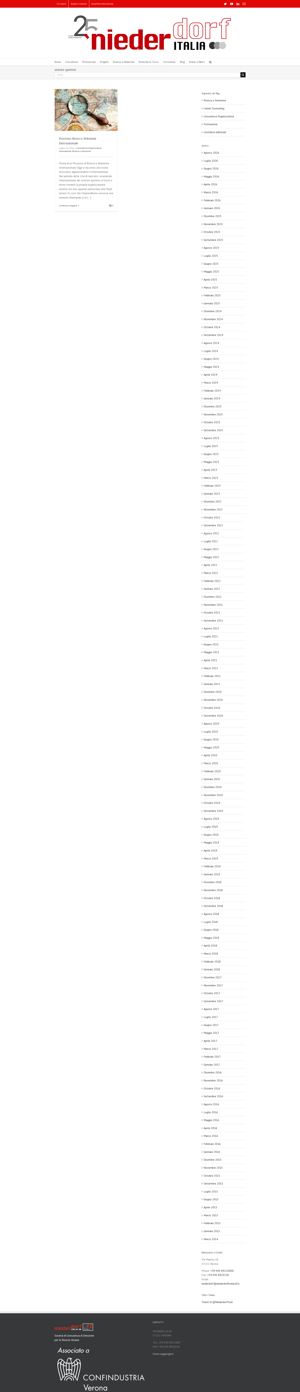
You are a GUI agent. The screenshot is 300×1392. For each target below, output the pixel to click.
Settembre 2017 (213, 1001)
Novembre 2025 (213, 224)
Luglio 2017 (211, 1017)
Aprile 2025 (210, 279)
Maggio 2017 (211, 1032)
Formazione (211, 124)
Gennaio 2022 (212, 588)
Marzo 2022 (211, 573)
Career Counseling (214, 108)
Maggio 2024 (211, 366)
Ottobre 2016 (212, 1088)
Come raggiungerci (163, 1354)
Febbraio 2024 (212, 390)
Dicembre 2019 (213, 787)
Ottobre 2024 (212, 327)
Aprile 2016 (210, 1128)
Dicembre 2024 (213, 311)
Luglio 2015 (211, 1191)
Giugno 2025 (211, 263)
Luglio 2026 (211, 160)
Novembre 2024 (213, 319)
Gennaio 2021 (212, 684)
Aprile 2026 (210, 184)
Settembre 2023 (213, 430)
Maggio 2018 (211, 937)
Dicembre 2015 (213, 1159)
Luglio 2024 (211, 351)
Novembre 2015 (213, 1167)
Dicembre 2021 (213, 596)
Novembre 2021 (213, 604)
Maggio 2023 (211, 462)
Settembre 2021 (213, 620)
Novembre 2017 (213, 985)
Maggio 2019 (211, 842)
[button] (210, 62)
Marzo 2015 (211, 1215)
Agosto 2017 (211, 1009)
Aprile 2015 (210, 1207)
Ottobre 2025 (212, 232)
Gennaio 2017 (212, 1064)
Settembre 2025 (213, 240)
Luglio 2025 (211, 255)
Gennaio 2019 (212, 874)
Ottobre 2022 (212, 517)
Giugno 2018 (211, 929)
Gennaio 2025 (212, 303)
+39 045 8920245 (218, 1275)
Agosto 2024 (211, 343)
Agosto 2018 (211, 914)
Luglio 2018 (211, 922)
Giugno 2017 (211, 1025)
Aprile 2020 (210, 755)
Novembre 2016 (213, 1080)
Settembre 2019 (213, 811)
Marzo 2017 (211, 1048)
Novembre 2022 (213, 509)
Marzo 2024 (211, 382)
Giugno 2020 (211, 739)
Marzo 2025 (211, 287)
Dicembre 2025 (213, 216)
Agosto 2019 (211, 818)
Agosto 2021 (211, 628)
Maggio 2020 (211, 747)
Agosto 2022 (211, 533)
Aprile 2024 (210, 374)
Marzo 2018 (211, 953)
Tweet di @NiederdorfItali (217, 1302)
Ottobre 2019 (212, 803)
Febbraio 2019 (212, 866)
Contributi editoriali (215, 132)
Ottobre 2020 (212, 707)
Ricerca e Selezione (81, 151)
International (65, 151)
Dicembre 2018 (213, 882)
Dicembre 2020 (213, 691)
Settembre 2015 (213, 1183)
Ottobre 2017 (212, 993)
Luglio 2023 (211, 446)
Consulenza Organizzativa (88, 148)
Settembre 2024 (213, 335)
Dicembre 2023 (213, 406)
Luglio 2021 (211, 636)
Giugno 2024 (211, 358)
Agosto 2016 (211, 1104)
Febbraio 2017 (212, 1056)
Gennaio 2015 (212, 1231)
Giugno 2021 (211, 644)
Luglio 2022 (211, 541)
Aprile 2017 (210, 1040)
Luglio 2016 (211, 1112)
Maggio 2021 (211, 652)
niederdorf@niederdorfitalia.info (220, 1283)
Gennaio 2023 (212, 493)
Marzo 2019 (211, 858)
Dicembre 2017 (213, 977)
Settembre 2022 (213, 525)
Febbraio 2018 (212, 961)
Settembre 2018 (213, 906)
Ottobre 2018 (212, 898)
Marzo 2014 (211, 1239)
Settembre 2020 (213, 715)
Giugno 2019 (211, 834)
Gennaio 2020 (212, 779)
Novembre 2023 (213, 414)
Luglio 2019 (211, 826)
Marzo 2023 (211, 478)
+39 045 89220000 (222, 1270)
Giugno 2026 (211, 168)
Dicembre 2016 (213, 1072)
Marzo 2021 (211, 668)
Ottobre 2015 (212, 1175)
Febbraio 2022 (212, 581)
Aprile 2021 (210, 660)
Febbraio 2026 (212, 200)
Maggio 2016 (211, 1120)
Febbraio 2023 (212, 485)
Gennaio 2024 (212, 398)
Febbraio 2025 (212, 295)
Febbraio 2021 (212, 676)
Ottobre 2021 (212, 612)
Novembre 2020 (213, 699)
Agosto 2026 (211, 152)
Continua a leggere (68, 205)
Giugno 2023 (211, 454)
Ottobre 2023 (212, 422)
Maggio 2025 (211, 271)
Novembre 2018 (213, 890)
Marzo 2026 (211, 192)
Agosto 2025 (211, 247)
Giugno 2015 (211, 1199)
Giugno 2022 (211, 549)
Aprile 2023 (210, 470)
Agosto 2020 (211, 723)
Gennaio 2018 (212, 969)
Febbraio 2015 (212, 1223)
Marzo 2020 (211, 763)
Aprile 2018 (210, 945)
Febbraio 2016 (212, 1144)
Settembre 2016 (213, 1096)
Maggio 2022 (211, 557)
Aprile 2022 (210, 565)
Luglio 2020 (211, 731)
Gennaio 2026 (212, 208)
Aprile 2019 (210, 850)
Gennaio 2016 (212, 1152)
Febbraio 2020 (212, 771)
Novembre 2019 (213, 795)
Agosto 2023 (211, 438)
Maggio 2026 (211, 176)
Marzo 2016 (211, 1136)
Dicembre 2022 (213, 501)
